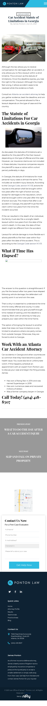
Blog (9, 620)
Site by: (19, 696)
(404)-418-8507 (16, 643)
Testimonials (12, 615)
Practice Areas (13, 618)
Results (10, 612)
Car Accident (23, 14)
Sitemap (28, 693)
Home (10, 606)
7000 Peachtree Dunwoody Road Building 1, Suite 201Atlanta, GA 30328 (21, 636)
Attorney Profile (13, 609)
